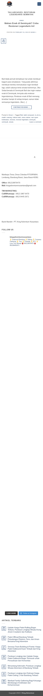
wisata (11, 122)
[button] (39, 4)
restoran (12, 120)
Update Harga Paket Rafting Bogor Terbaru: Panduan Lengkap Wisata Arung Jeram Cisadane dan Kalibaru (24, 630)
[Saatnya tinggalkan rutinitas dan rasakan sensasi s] (21, 348)
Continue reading (21, 107)
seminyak (5, 122)
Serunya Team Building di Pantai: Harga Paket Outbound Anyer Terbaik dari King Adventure (24, 649)
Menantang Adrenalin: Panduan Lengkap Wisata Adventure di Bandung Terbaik (24, 667)
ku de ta (37, 115)
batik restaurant (29, 115)
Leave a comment (35, 122)
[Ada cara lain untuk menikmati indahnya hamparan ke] (21, 268)
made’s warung (7, 117)
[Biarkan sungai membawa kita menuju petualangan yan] (21, 469)
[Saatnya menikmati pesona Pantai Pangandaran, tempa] (21, 429)
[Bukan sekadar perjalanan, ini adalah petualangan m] (21, 308)
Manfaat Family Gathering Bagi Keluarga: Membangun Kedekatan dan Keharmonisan (24, 683)
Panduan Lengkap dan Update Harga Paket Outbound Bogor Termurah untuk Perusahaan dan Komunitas (23, 658)
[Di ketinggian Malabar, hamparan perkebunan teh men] (21, 590)
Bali (21, 115)
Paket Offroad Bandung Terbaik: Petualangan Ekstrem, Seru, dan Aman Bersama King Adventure (23, 639)
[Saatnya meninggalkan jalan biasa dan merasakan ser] (21, 549)
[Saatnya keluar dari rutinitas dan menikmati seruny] (21, 509)
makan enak (17, 117)
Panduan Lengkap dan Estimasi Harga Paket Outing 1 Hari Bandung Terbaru (23, 674)
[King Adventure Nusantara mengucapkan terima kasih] (21, 389)
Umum (21, 20)
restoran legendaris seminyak (26, 120)
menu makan (26, 117)
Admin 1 (33, 32)
